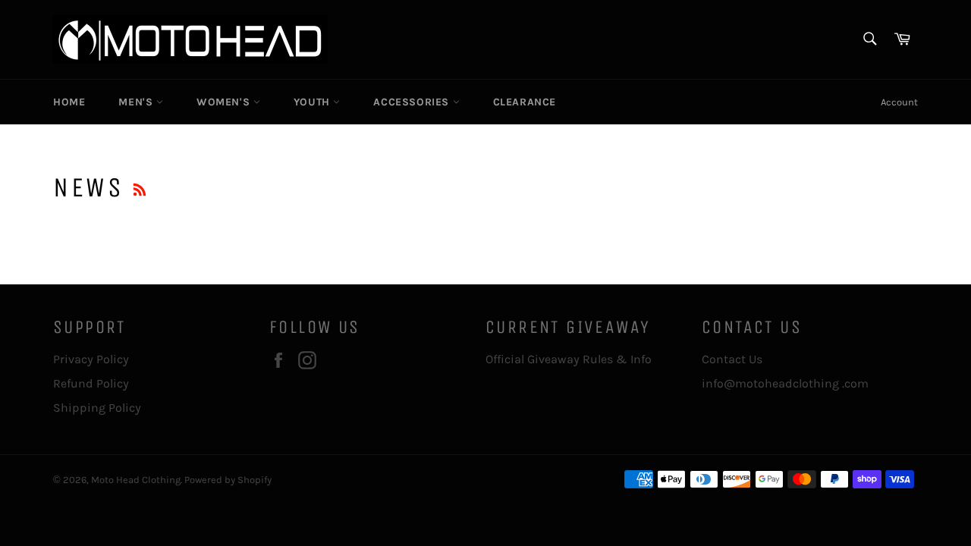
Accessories (412, 102)
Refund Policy (91, 383)
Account (899, 102)
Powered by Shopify (228, 479)
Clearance (524, 102)
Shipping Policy (97, 407)
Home (69, 102)
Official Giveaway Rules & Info (570, 359)
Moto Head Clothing (136, 479)
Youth (314, 102)
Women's (224, 102)
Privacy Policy (91, 359)
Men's (137, 102)
